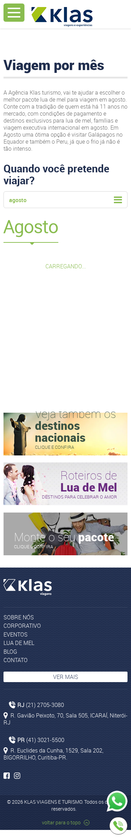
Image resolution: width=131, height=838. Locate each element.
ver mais (65, 677)
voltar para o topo (62, 822)
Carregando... (65, 266)
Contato (15, 660)
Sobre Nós (18, 617)
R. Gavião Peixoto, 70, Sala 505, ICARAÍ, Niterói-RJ (65, 719)
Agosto (30, 226)
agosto (18, 200)
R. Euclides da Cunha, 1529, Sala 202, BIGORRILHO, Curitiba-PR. (53, 754)
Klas (62, 17)
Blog (10, 651)
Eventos (15, 634)
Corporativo (22, 625)
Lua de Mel (18, 642)
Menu (13, 13)
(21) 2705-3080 (45, 704)
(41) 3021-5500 (45, 739)
